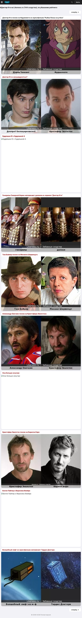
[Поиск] (71, 2)
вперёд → (75, 12)
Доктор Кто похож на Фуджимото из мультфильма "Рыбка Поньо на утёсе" (32, 18)
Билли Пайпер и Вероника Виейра (16, 491)
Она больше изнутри (10, 373)
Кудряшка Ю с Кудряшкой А (13, 136)
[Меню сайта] (5, 2)
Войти (78, 2)
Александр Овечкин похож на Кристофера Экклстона (24, 314)
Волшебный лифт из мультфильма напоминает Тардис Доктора (28, 550)
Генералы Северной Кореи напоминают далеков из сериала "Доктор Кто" (32, 195)
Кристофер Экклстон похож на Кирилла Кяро (21, 432)
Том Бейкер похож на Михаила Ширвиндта (20, 255)
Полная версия (46, 615)
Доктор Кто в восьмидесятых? (14, 77)
